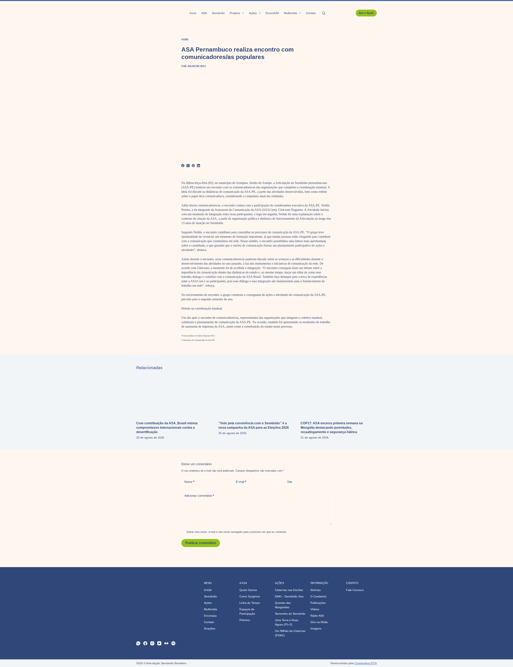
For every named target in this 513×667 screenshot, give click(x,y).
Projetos (235, 13)
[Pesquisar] (323, 13)
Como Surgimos (249, 596)
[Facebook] (183, 165)
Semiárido (218, 13)
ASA (204, 13)
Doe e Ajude (366, 12)
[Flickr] (166, 643)
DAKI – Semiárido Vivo (289, 596)
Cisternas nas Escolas (289, 590)
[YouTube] (159, 643)
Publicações (318, 602)
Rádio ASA (317, 615)
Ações (253, 13)
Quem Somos (248, 590)
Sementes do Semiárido (290, 613)
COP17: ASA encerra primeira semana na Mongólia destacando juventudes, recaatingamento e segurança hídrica (332, 427)
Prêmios (244, 620)
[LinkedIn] (198, 165)
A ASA (208, 590)
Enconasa (210, 615)
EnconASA (272, 13)
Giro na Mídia (319, 622)
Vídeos (314, 609)
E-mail (241, 481)
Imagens (315, 628)
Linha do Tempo (249, 602)
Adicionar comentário (199, 495)
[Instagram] (152, 643)
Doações (209, 628)
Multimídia (290, 13)
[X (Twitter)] (188, 165)
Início (193, 13)
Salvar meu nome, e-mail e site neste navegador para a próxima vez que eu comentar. (236, 531)
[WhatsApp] (138, 643)
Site (289, 481)
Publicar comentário (200, 543)
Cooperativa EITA (365, 663)
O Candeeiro (318, 596)
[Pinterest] (193, 165)
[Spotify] (173, 643)
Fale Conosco (355, 590)
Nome (189, 481)
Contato (311, 13)
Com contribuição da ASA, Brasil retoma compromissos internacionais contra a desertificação (167, 427)
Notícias (315, 590)
